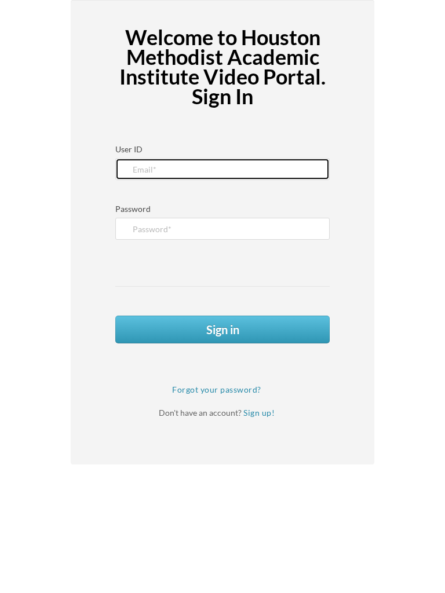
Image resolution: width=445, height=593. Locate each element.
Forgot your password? (216, 389)
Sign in (222, 329)
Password (133, 209)
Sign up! (259, 413)
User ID (129, 149)
